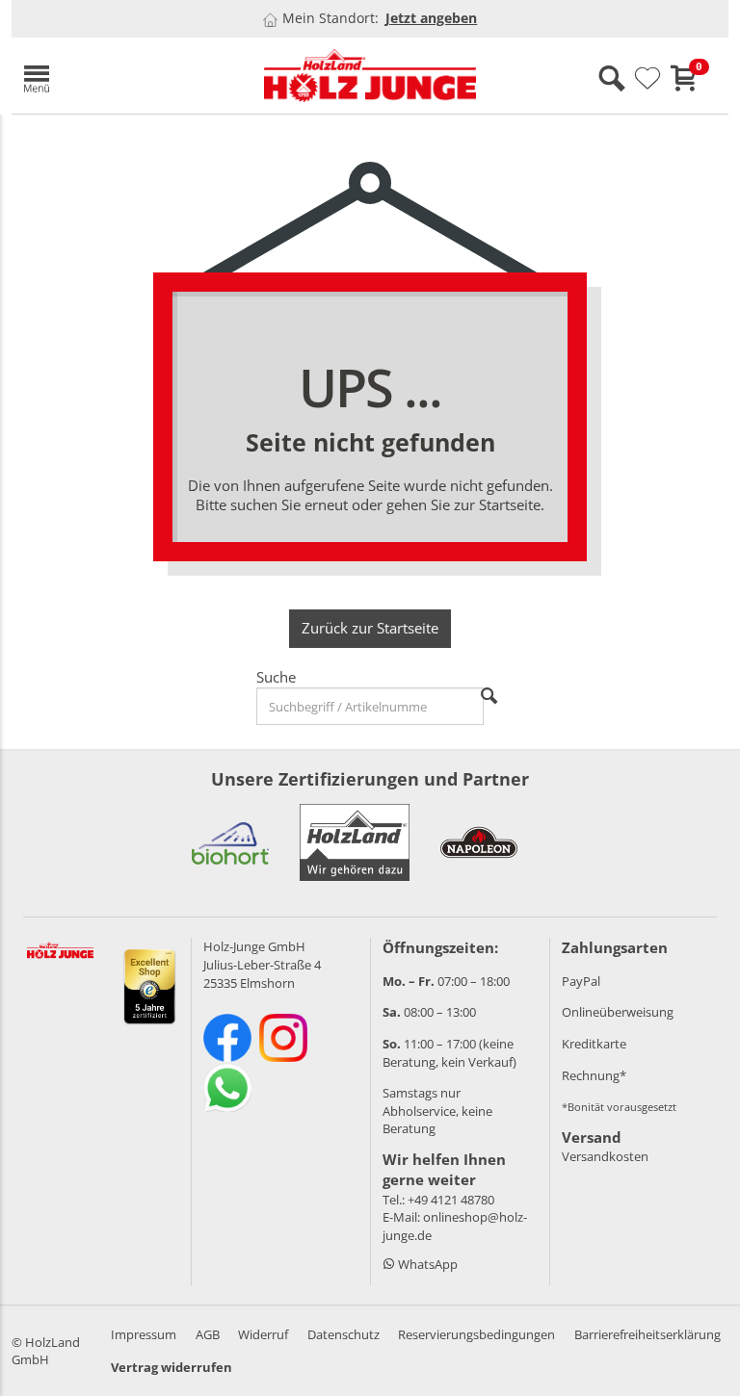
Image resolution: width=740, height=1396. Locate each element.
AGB (208, 1334)
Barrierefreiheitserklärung (647, 1334)
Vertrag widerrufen (171, 1367)
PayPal (581, 981)
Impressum (143, 1334)
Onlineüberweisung (618, 1012)
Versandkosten (605, 1156)
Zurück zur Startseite (370, 627)
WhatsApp (426, 1264)
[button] (127, 75)
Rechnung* (594, 1075)
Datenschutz (343, 1334)
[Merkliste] (647, 79)
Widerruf (263, 1334)
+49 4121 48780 (451, 1199)
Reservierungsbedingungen (476, 1334)
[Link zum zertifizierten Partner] (230, 842)
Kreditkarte (594, 1043)
